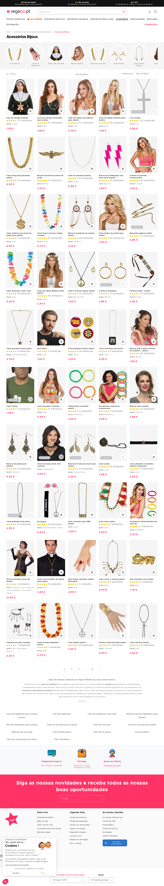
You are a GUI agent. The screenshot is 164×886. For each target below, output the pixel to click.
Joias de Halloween (35, 65)
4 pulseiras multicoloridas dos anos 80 (143, 523)
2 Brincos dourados (107, 291)
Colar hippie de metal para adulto (111, 234)
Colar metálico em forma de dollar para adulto (19, 234)
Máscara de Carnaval (22, 732)
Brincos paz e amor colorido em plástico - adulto (142, 350)
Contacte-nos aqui (112, 765)
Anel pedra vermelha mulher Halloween (81, 580)
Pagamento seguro (78, 832)
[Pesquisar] (124, 12)
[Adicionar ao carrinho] (30, 111)
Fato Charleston (62, 739)
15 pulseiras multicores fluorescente (109, 407)
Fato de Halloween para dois (102, 714)
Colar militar (12, 406)
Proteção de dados (45, 817)
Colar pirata (104, 464)
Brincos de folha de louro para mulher (82, 465)
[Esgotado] (153, 111)
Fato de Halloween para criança (22, 725)
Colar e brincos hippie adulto (81, 291)
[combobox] (82, 12)
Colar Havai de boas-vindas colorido (50, 234)
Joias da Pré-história (139, 65)
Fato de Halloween (62, 714)
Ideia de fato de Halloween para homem (142, 715)
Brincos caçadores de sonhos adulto (81, 234)
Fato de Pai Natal (102, 732)
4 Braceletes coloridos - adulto (79, 407)
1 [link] (64, 669)
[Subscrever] (102, 799)
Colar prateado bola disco (18, 521)
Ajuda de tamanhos (78, 817)
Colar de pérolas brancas (79, 175)
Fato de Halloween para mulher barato (22, 715)
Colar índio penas (107, 521)
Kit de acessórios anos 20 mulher (18, 580)
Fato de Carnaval (102, 725)
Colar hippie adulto (77, 642)
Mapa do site (42, 821)
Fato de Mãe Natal (62, 732)
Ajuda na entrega (77, 828)
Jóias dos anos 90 (97, 63)
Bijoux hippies (77, 63)
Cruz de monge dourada (17, 118)
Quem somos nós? (45, 825)
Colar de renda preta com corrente (48, 465)
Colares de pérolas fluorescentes (138, 177)
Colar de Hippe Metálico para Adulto (50, 292)
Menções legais (43, 832)
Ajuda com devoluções (80, 825)
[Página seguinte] (99, 669)
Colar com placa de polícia (111, 348)
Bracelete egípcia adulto (141, 233)
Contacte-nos (75, 836)
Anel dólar (42, 348)
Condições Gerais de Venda (49, 828)
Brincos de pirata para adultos (16, 465)
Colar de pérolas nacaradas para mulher (49, 119)
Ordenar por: (128, 74)
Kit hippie (41, 522)
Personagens (108, 825)
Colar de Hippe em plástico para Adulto (80, 119)
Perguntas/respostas (79, 821)
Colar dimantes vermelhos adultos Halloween (141, 465)
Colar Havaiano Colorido (48, 406)
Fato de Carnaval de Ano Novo (22, 739)
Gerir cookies (75, 843)
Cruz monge (135, 118)
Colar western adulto (139, 642)
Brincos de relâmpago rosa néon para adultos (111, 177)
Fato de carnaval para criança (62, 725)
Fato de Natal (142, 732)
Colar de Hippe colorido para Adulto (112, 119)
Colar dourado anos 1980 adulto (79, 523)
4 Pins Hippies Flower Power (81, 348)
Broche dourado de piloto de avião (50, 177)
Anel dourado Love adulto (141, 579)
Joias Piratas (118, 63)
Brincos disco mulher (139, 406)
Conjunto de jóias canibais (18, 642)
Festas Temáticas (110, 836)
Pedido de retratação (79, 840)
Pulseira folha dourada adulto (112, 642)
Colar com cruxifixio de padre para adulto (50, 580)
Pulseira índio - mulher (140, 291)
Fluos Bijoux (14, 63)
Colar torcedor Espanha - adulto (48, 644)
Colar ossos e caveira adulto (112, 579)
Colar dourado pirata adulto (19, 348)
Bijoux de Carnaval (56, 63)
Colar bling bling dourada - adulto (18, 177)
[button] (15, 19)
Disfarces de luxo (110, 828)
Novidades (107, 832)
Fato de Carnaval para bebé (142, 725)
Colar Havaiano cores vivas (18, 291)
